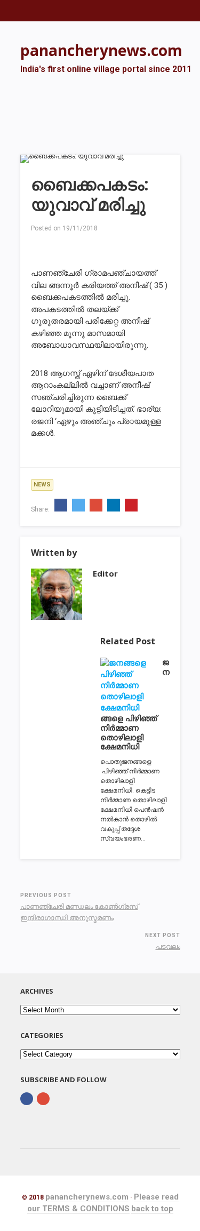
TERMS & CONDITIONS (86, 1208)
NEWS (42, 484)
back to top (152, 1208)
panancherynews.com (87, 1197)
